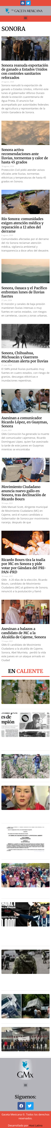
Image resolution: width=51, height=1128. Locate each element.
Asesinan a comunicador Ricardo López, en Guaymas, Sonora (24, 422)
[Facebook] (22, 3)
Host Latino (35, 1125)
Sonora (13, 28)
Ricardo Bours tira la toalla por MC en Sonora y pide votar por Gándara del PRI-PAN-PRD (23, 566)
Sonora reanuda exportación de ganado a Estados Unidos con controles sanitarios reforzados (24, 71)
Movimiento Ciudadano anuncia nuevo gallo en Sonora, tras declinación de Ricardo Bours (23, 493)
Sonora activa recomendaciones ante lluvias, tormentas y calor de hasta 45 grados (24, 156)
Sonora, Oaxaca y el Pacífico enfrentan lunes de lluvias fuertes (24, 292)
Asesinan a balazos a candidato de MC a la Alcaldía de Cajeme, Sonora (23, 633)
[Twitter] (28, 3)
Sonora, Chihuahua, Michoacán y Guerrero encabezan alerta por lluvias (24, 357)
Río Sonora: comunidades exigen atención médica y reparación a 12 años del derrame (22, 225)
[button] (25, 18)
